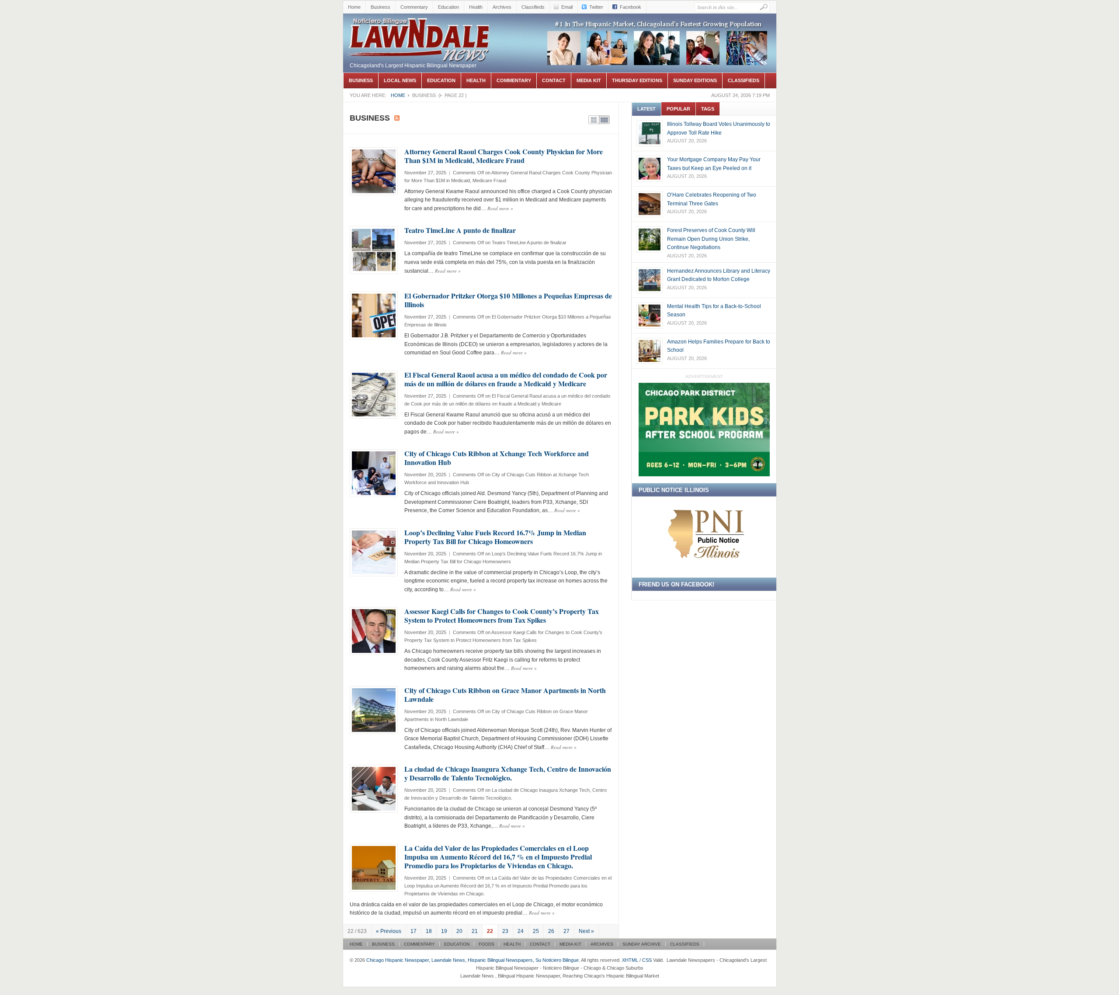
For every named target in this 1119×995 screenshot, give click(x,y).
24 (521, 931)
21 (475, 931)
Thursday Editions (637, 80)
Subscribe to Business (397, 118)
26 (551, 931)
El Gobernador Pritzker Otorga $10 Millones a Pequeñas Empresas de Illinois (508, 300)
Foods (486, 944)
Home (354, 7)
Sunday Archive (641, 944)
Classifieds (533, 7)
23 (505, 931)
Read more (500, 208)
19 (444, 931)
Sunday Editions (695, 80)
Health (476, 7)
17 (413, 931)
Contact (554, 80)
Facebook (630, 7)
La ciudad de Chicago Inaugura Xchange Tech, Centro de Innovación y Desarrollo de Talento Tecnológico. (507, 773)
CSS (647, 960)
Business (380, 7)
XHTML (630, 960)
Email (567, 7)
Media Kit (589, 80)
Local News (400, 80)
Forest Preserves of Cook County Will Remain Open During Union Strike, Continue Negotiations (711, 238)
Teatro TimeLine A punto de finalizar (460, 230)
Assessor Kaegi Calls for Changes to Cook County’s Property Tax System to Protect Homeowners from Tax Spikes (501, 615)
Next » (586, 931)
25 (536, 931)
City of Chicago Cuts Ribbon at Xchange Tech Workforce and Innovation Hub (496, 457)
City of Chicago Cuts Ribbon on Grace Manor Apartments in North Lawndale (505, 694)
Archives (502, 7)
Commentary (414, 7)
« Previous (388, 931)
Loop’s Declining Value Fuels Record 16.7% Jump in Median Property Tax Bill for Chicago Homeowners (495, 536)
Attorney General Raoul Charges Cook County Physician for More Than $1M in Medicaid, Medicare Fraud (503, 155)
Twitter (596, 7)
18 (429, 931)
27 (566, 931)
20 (459, 931)
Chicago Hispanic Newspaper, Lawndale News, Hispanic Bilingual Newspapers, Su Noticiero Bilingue (419, 38)
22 (490, 931)
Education (448, 7)
